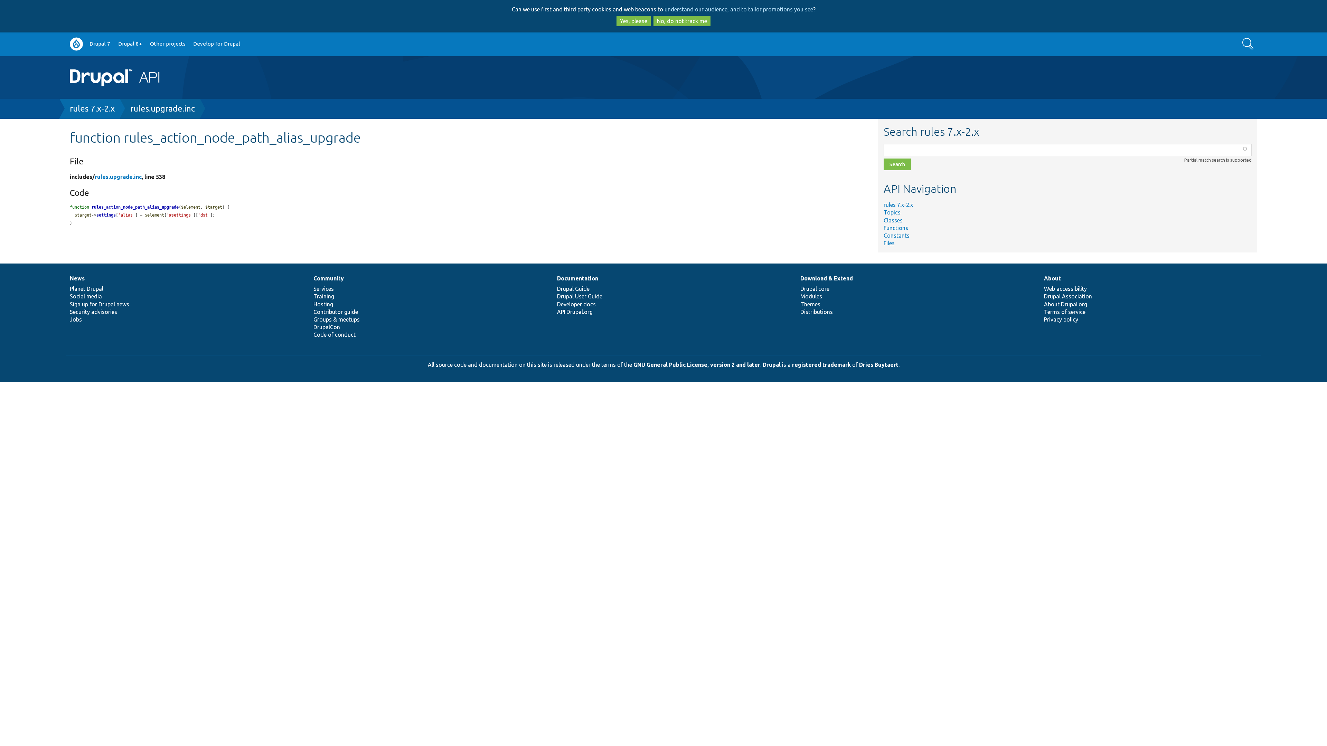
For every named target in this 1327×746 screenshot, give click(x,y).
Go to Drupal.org (76, 44)
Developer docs (576, 304)
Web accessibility (1065, 289)
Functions (896, 228)
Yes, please (633, 21)
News (77, 278)
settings (106, 215)
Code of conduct (334, 335)
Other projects (168, 44)
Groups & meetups (336, 319)
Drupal (772, 365)
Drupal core (814, 289)
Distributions (816, 312)
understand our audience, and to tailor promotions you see (739, 9)
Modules (811, 296)
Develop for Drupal (216, 44)
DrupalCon (326, 327)
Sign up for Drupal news (99, 304)
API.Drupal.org (575, 312)
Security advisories (93, 312)
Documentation (577, 278)
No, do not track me (682, 21)
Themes (810, 304)
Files (889, 243)
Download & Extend (826, 278)
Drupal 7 (100, 44)
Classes (893, 220)
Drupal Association (1068, 296)
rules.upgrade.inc (162, 108)
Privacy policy (1061, 319)
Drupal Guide (573, 289)
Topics (892, 212)
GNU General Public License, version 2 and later (696, 365)
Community (328, 278)
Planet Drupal (86, 289)
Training (323, 296)
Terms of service (1064, 312)
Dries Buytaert (878, 365)
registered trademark (821, 365)
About (1052, 278)
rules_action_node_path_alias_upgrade (135, 207)
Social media (86, 296)
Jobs (76, 319)
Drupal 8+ (130, 44)
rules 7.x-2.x (92, 108)
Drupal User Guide (579, 296)
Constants (897, 235)
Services (323, 289)
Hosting (323, 304)
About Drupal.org (1065, 304)
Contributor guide (335, 312)
